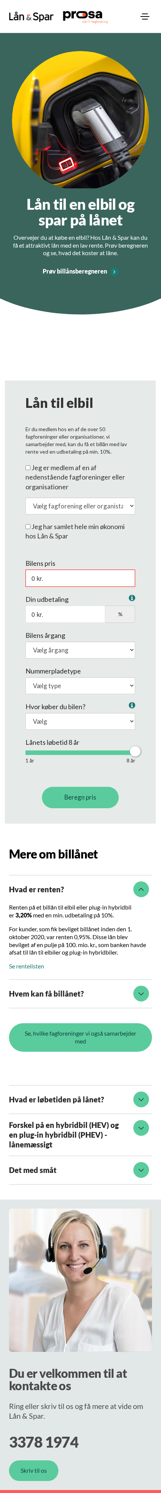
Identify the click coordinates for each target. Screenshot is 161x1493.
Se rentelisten (26, 966)
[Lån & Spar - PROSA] (31, 17)
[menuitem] (145, 16)
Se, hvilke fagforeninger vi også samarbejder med (80, 1037)
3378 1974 (43, 1442)
